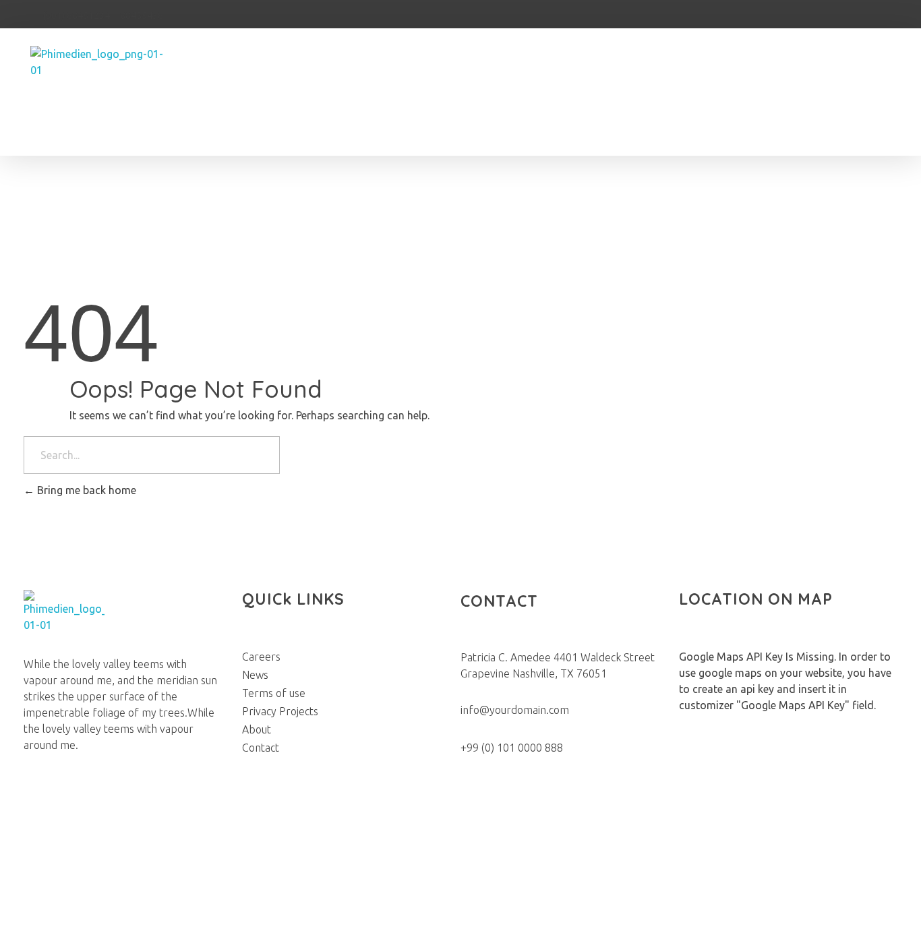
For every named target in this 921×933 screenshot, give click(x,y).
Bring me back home (85, 490)
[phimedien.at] (102, 96)
